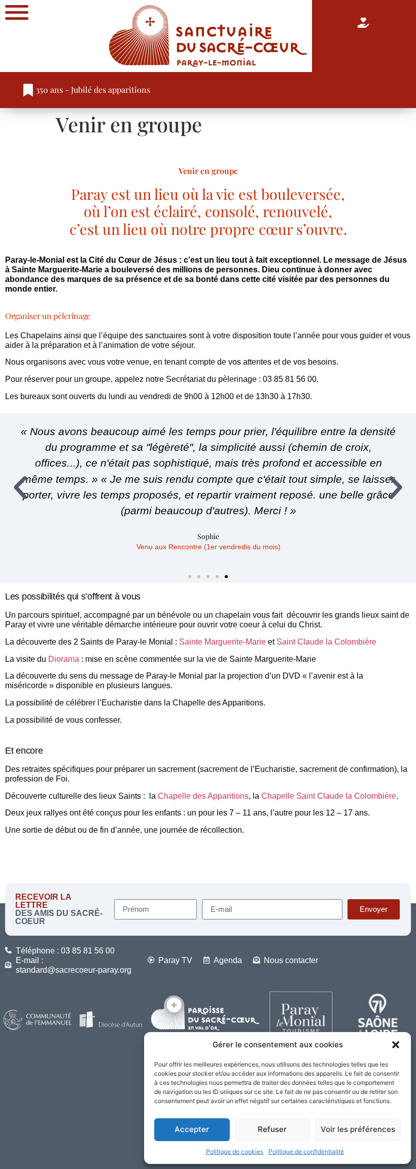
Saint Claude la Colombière (326, 641)
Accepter (192, 1129)
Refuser (272, 1129)
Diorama (63, 659)
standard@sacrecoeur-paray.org (73, 970)
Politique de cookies (234, 1151)
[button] (396, 1045)
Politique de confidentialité (306, 1151)
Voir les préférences (358, 1129)
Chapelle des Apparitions (203, 796)
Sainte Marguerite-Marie (222, 641)
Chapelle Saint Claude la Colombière (327, 796)
